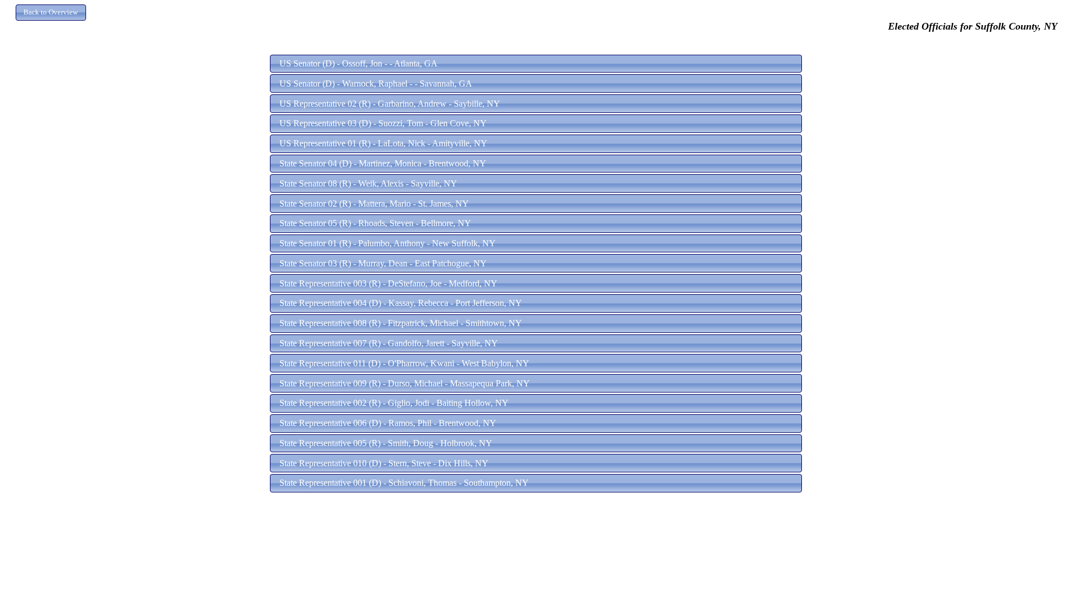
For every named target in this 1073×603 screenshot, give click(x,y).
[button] (51, 12)
